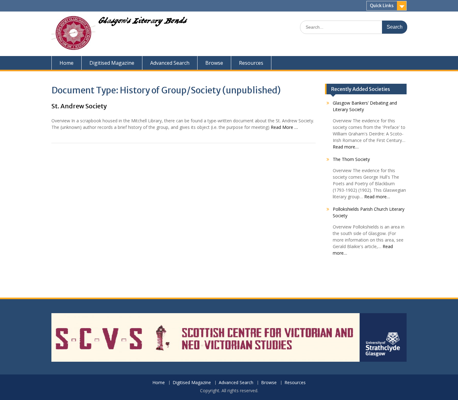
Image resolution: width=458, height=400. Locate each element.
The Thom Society (351, 159)
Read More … (284, 127)
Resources (251, 62)
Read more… (346, 147)
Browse (214, 62)
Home (67, 62)
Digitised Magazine (111, 62)
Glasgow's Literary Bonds (142, 22)
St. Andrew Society (79, 106)
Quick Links (382, 5)
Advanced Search (169, 62)
